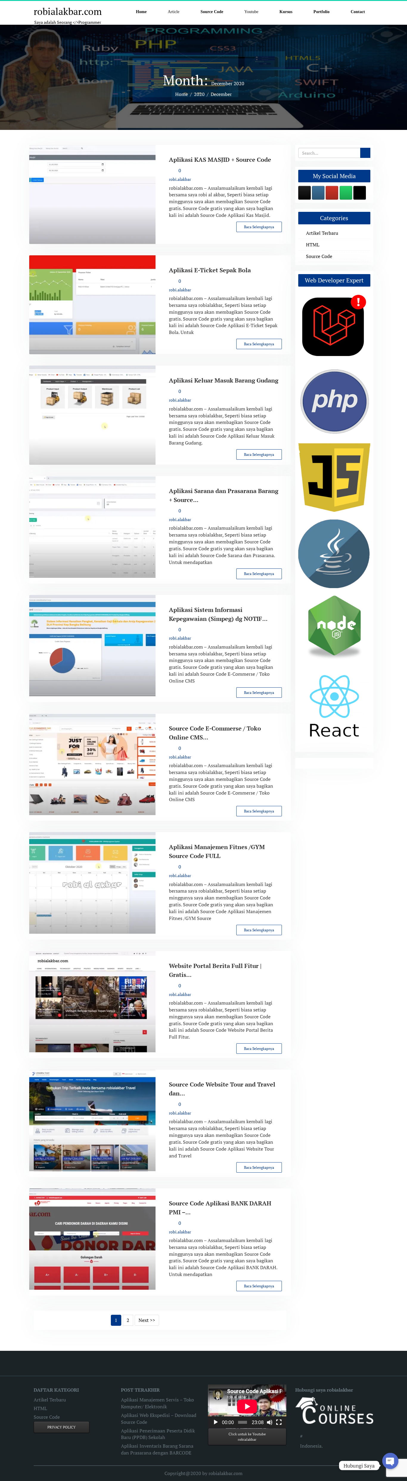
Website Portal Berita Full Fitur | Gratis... (215, 970)
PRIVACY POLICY (61, 1427)
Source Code (319, 256)
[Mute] (270, 1422)
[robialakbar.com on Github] (304, 193)
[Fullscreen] (279, 1422)
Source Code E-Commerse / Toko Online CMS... (215, 732)
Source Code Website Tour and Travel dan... (222, 1088)
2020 (199, 94)
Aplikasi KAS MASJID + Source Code (220, 160)
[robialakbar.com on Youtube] (332, 193)
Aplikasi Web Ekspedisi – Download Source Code (158, 1418)
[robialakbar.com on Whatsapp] (346, 193)
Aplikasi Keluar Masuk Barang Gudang (223, 380)
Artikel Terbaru (322, 233)
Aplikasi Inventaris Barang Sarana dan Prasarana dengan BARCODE (157, 1449)
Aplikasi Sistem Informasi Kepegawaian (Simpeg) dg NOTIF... (218, 614)
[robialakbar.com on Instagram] (318, 193)
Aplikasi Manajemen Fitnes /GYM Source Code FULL (217, 851)
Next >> (147, 1320)
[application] (247, 1406)
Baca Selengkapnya (259, 227)
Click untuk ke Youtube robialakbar (247, 1437)
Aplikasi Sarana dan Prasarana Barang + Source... (223, 495)
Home (181, 94)
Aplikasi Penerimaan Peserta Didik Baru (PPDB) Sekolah (158, 1434)
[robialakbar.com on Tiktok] (359, 193)
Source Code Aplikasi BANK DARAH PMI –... (220, 1207)
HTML (312, 244)
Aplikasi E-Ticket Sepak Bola (210, 270)
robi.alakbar (180, 179)
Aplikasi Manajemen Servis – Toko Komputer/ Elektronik (157, 1403)
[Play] (216, 1422)
